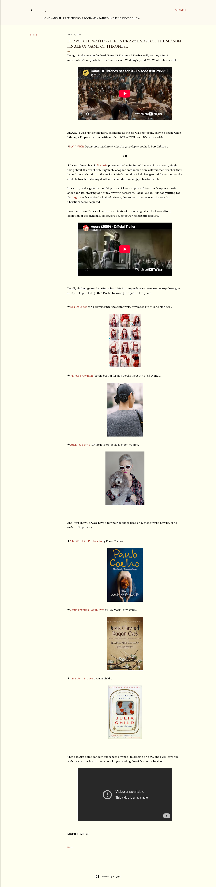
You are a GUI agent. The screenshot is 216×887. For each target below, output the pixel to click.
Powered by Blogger (111, 876)
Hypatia (102, 165)
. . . (45, 10)
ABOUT (56, 18)
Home (46, 18)
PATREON (104, 18)
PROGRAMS (89, 18)
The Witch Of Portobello (86, 541)
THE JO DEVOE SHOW (126, 18)
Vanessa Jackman (81, 375)
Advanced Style (80, 444)
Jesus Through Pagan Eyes (87, 609)
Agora (77, 197)
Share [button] (33, 34)
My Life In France (81, 678)
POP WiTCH (76, 146)
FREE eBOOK (71, 18)
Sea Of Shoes (78, 306)
